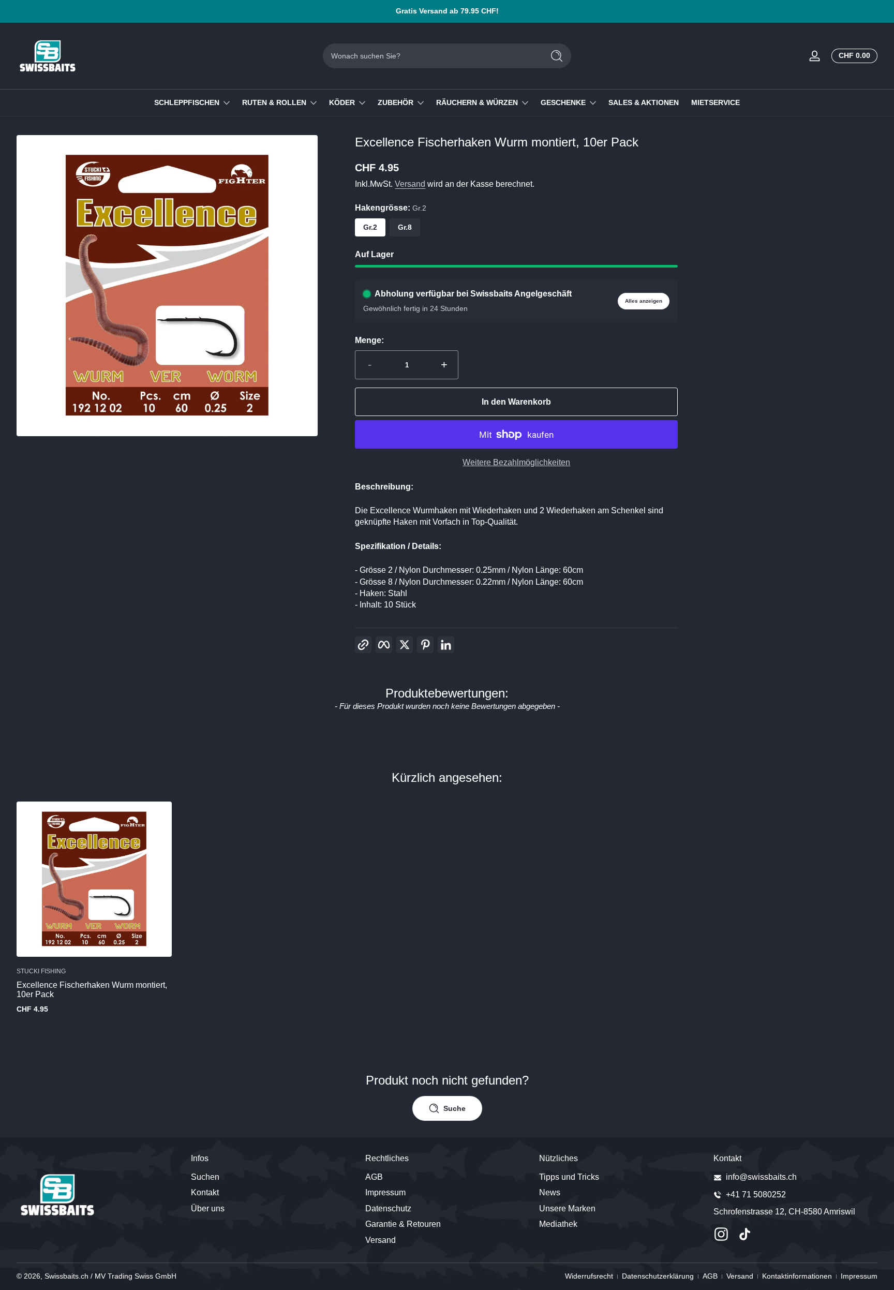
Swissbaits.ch (66, 1276)
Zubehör (395, 102)
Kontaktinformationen (797, 1276)
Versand (410, 184)
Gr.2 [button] (370, 227)
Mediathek (558, 1224)
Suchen (205, 1177)
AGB (374, 1177)
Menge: (369, 340)
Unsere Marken (567, 1208)
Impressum (385, 1193)
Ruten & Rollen (274, 102)
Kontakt (205, 1193)
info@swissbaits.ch (761, 1177)
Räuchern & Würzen (477, 102)
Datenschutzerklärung (658, 1276)
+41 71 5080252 (756, 1194)
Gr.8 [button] (405, 227)
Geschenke (563, 102)
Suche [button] (454, 1108)
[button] (852, 55)
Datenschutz (388, 1208)
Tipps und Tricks (569, 1177)
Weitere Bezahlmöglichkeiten (516, 462)
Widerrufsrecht (589, 1276)
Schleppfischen (186, 102)
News (549, 1193)
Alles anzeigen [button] (643, 301)
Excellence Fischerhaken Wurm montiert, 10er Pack (92, 990)
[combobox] (430, 55)
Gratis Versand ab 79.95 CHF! (447, 11)
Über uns (208, 1208)
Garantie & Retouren (403, 1224)
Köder (342, 102)
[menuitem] (273, 1177)
